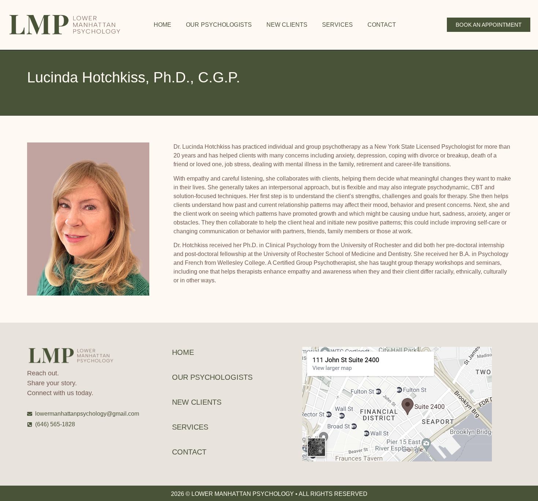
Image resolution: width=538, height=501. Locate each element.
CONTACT (381, 25)
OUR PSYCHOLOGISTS (219, 25)
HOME (162, 25)
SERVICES (337, 25)
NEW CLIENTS (286, 25)
